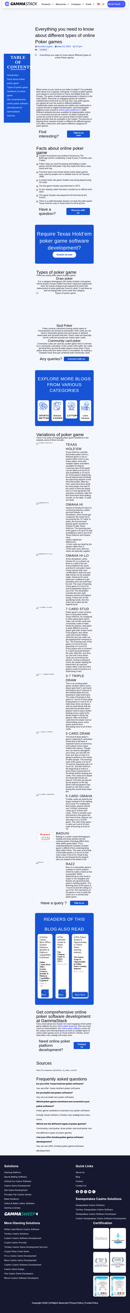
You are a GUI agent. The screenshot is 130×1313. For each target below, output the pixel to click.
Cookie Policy (91, 1303)
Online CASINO (57, 416)
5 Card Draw (78, 733)
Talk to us (79, 903)
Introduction (13, 75)
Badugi (62, 833)
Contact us (82, 1045)
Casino (43, 49)
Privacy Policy (76, 1303)
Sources (11, 115)
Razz (70, 864)
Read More (45, 993)
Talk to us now (78, 134)
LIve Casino (85, 416)
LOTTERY (72, 415)
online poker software (71, 1028)
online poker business (67, 1026)
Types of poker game (17, 87)
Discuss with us (78, 211)
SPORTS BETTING (44, 416)
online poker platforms (69, 110)
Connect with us (76, 359)
